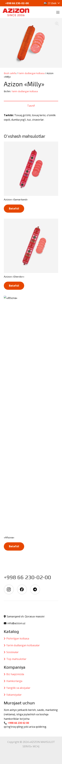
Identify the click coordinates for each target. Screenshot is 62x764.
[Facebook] (22, 590)
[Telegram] (35, 590)
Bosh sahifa (10, 73)
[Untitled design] (16, 12)
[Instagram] (9, 590)
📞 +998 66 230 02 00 (16, 723)
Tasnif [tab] (31, 105)
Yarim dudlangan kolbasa (31, 73)
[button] (51, 3)
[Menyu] (58, 12)
